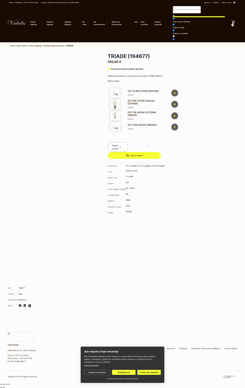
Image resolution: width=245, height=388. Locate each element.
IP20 (128, 206)
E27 (127, 182)
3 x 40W (129, 177)
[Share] (6, 384)
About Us (207, 2)
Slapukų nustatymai (97, 372)
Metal (128, 200)
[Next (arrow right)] (4, 387)
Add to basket (136, 155)
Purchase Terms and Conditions (205, 348)
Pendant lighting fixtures (53, 46)
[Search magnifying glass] (174, 15)
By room (84, 23)
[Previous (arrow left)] (1, 387)
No (127, 194)
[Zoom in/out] (1, 384)
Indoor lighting (33, 23)
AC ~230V (130, 188)
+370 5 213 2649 (21, 355)
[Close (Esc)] (9, 384)
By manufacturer (99, 23)
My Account (227, 2)
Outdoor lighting (50, 23)
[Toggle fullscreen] (4, 384)
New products (144, 23)
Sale (136, 22)
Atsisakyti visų (124, 372)
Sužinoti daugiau (91, 365)
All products (22, 46)
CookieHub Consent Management (126, 379)
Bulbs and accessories (117, 23)
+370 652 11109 (25, 358)
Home (12, 46)
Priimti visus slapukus (149, 372)
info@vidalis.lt (20, 361)
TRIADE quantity (115, 147)
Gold (135, 171)
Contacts (215, 2)
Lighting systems (67, 23)
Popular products (158, 23)
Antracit (129, 171)
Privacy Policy (231, 348)
